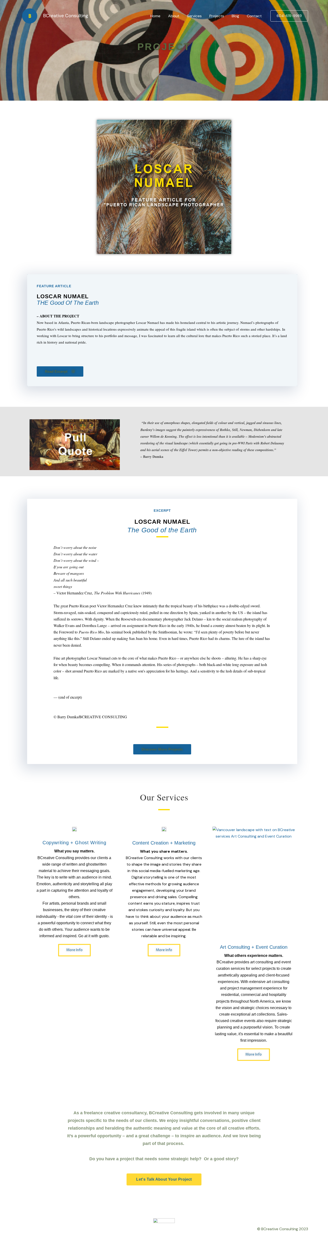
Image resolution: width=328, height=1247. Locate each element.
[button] (289, 16)
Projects (216, 15)
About (173, 15)
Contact (254, 15)
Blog (235, 15)
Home (155, 15)
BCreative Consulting (65, 16)
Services (194, 15)
